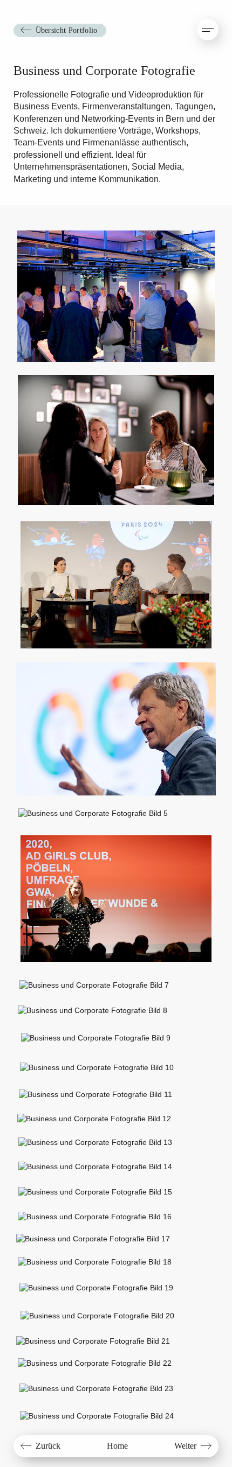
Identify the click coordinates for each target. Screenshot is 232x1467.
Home (117, 1445)
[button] (208, 29)
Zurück (48, 1445)
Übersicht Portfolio (67, 30)
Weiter (185, 1445)
